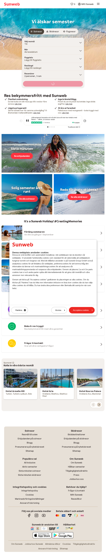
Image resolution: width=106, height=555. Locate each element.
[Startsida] (12, 4)
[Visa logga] (64, 516)
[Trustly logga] (70, 516)
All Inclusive (29, 462)
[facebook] (29, 516)
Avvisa (58, 310)
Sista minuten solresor (30, 471)
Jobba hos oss (76, 479)
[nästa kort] (99, 405)
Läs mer (18, 104)
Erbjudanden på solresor (30, 438)
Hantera (18, 310)
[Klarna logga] (82, 516)
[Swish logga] (76, 516)
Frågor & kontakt (76, 490)
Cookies (29, 494)
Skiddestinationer (76, 434)
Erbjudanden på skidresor (76, 438)
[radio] (36, 31)
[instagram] (36, 516)
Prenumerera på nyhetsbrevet (29, 447)
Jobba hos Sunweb (34, 544)
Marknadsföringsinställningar (29, 499)
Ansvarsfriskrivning (29, 503)
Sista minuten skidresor (29, 475)
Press (76, 475)
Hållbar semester (76, 466)
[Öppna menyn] (98, 4)
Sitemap (30, 451)
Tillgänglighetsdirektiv (76, 471)
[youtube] (44, 516)
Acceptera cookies (81, 310)
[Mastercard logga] (57, 516)
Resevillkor (76, 499)
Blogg (29, 442)
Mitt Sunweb (76, 494)
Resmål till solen (29, 434)
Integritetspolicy (29, 490)
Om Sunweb (76, 462)
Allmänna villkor (52, 544)
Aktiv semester (29, 466)
